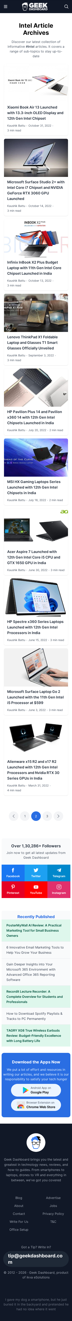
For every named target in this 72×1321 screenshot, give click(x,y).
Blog (18, 1198)
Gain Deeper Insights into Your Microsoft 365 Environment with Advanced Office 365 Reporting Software (30, 972)
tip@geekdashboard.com (35, 1259)
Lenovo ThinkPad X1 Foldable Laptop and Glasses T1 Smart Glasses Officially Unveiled (32, 342)
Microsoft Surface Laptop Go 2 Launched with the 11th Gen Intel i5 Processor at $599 (35, 697)
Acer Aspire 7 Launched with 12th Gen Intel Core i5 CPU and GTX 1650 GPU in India (33, 557)
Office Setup (18, 1230)
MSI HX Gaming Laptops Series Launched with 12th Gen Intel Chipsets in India (34, 487)
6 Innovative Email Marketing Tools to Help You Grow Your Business (35, 949)
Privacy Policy (53, 1214)
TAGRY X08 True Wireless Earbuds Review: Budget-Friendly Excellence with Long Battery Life (33, 1035)
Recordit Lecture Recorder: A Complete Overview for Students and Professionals (34, 996)
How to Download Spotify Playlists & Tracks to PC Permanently (34, 1016)
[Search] (66, 7)
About (18, 1206)
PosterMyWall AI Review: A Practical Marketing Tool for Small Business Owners (33, 930)
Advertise (53, 1198)
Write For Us (19, 1222)
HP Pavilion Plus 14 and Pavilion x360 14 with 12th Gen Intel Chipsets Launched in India (34, 417)
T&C (53, 1222)
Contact (19, 1214)
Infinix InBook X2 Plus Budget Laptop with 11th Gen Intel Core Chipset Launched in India (34, 267)
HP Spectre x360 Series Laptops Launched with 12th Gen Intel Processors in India (35, 627)
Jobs (53, 1206)
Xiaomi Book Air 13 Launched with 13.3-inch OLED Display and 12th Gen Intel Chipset (35, 112)
